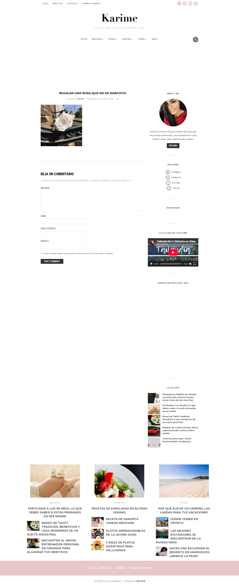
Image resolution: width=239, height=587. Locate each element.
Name (43, 216)
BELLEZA (55, 502)
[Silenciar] (190, 263)
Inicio (45, 3)
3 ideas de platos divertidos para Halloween (120, 546)
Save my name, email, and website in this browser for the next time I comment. (78, 253)
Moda (112, 39)
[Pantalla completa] (194, 263)
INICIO (84, 39)
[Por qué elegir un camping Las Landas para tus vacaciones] (184, 466)
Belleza (97, 39)
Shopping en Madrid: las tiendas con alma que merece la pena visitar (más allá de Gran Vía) (179, 397)
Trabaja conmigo (91, 3)
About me (58, 3)
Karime (80, 98)
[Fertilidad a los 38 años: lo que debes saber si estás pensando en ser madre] (55, 466)
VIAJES (184, 502)
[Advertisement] (119, 70)
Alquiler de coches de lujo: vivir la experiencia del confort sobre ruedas (180, 430)
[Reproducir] (151, 263)
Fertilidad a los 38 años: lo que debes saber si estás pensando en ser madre (179, 408)
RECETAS (119, 502)
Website (45, 241)
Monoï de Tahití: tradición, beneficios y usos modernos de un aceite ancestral (178, 419)
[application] (173, 252)
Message (45, 188)
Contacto (72, 3)
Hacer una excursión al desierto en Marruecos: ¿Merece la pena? (189, 552)
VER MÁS (173, 145)
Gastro (126, 39)
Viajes (141, 39)
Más (154, 39)
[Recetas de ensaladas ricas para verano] (119, 466)
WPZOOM (141, 581)
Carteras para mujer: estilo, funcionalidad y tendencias (177, 440)
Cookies (120, 568)
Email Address (48, 228)
